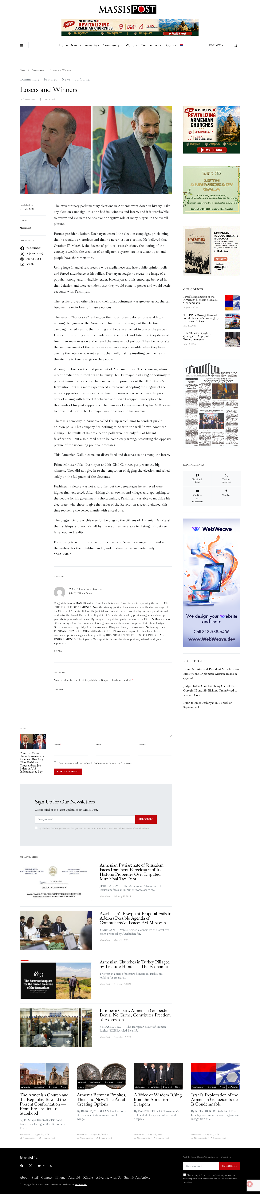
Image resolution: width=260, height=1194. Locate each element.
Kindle (88, 1177)
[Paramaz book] (211, 250)
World (130, 45)
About (24, 1177)
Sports (169, 45)
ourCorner (83, 79)
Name (57, 744)
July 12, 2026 (189, 344)
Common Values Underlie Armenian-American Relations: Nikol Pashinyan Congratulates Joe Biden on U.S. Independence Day (32, 762)
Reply (58, 651)
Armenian (25, 1086)
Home (63, 45)
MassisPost (25, 227)
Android (74, 1177)
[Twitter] (30, 1166)
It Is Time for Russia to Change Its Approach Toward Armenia (197, 336)
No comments (29, 1138)
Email (99, 744)
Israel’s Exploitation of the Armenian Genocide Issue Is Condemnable (200, 300)
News (75, 45)
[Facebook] (22, 1166)
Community (111, 45)
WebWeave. (81, 1184)
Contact (46, 1177)
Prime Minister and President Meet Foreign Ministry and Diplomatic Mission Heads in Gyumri (211, 673)
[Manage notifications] (250, 1184)
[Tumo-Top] (130, 27)
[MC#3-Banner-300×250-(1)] (211, 129)
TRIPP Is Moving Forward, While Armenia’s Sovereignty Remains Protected (201, 318)
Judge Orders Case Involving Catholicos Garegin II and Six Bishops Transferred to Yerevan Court (210, 690)
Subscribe (146, 819)
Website (141, 744)
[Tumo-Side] (211, 189)
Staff (35, 1177)
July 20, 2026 (189, 325)
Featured (50, 79)
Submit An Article (137, 1177)
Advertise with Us (108, 1177)
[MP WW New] (211, 583)
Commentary (150, 45)
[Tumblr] (51, 1166)
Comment (59, 689)
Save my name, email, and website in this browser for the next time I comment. (95, 763)
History (120, 1082)
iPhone (60, 1177)
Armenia (91, 45)
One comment (29, 99)
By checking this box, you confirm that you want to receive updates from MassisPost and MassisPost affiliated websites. (94, 828)
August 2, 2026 (190, 307)
